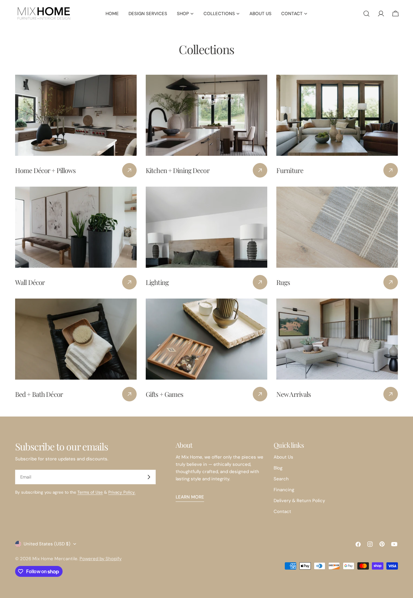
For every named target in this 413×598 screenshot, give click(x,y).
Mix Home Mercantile (54, 559)
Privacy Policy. (121, 492)
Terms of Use (90, 492)
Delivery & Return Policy (299, 501)
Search (281, 479)
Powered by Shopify (101, 559)
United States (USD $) (47, 544)
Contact (282, 511)
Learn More (190, 497)
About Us (283, 457)
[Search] (366, 14)
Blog (278, 468)
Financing (284, 490)
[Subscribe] (148, 477)
